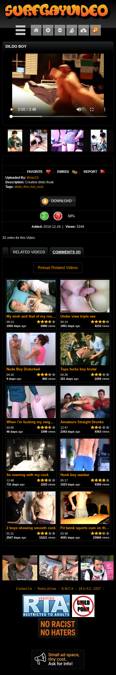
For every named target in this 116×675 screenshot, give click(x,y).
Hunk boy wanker (74, 475)
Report (90, 172)
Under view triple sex (77, 316)
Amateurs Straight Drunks (82, 422)
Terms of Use (46, 589)
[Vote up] (44, 216)
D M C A (67, 589)
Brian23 (33, 178)
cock (40, 187)
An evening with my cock (27, 475)
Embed (63, 172)
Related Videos (29, 252)
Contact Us (24, 589)
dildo (18, 187)
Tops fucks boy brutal (78, 369)
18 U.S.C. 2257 (90, 589)
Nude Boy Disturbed (23, 369)
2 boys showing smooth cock (31, 528)
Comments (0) (67, 252)
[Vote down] (58, 216)
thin (26, 187)
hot (32, 187)
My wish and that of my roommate (34, 316)
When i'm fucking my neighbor (32, 422)
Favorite (35, 172)
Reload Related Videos (58, 267)
